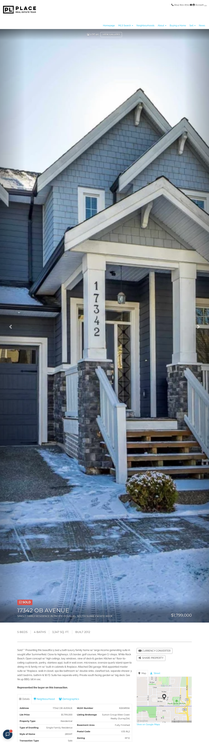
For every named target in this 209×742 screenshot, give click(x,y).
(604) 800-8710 (181, 5)
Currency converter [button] (156, 650)
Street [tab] (156, 673)
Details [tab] (26, 699)
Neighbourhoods (145, 25)
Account (199, 5)
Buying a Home (178, 25)
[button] (12, 326)
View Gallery (111, 34)
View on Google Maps (148, 724)
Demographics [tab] (70, 699)
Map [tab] (143, 673)
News (202, 25)
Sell (191, 25)
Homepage (109, 25)
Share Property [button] (152, 657)
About (161, 25)
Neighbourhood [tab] (45, 699)
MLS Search (125, 25)
